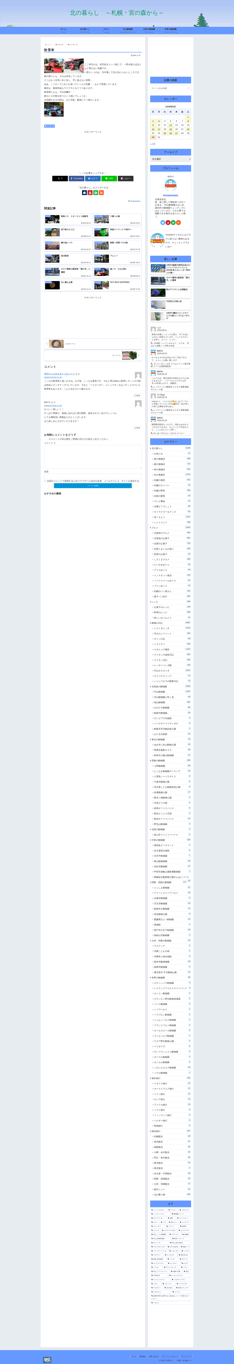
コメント (50, 443)
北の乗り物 (50, 126)
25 (165, 133)
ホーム (134, 1356)
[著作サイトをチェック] (84, 192)
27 (176, 133)
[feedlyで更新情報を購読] (95, 192)
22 (188, 129)
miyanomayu (170, 195)
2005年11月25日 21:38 (53, 406)
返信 (138, 395)
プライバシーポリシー (169, 1356)
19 (170, 129)
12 (170, 125)
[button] (125, 178)
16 (153, 129)
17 (159, 129)
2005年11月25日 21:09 (53, 377)
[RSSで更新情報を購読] (101, 192)
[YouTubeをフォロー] (90, 192)
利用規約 (142, 1356)
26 (170, 133)
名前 (46, 471)
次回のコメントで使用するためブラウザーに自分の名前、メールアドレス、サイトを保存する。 (94, 481)
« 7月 (152, 144)
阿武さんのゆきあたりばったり (59, 374)
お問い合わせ (154, 1356)
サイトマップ (186, 1356)
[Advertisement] (93, 151)
